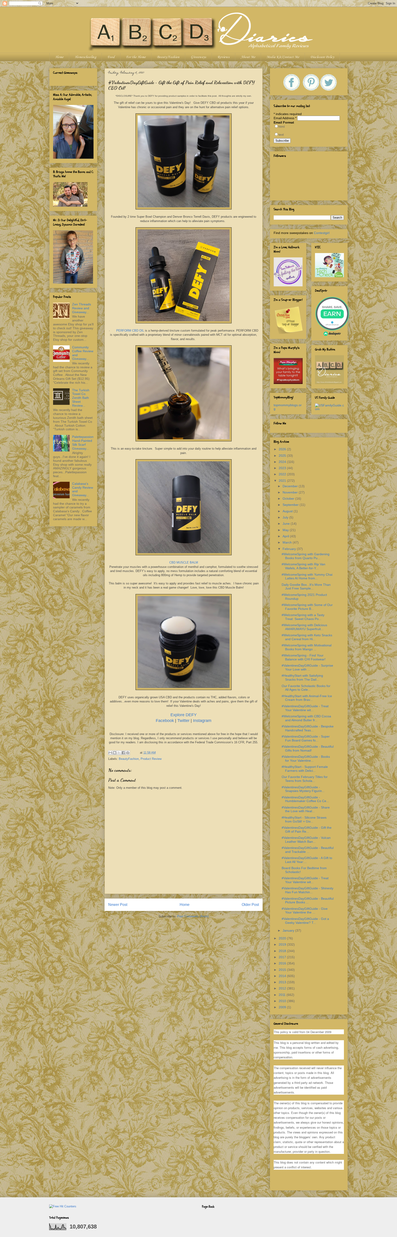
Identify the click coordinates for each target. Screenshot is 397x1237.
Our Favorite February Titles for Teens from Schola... (305, 779)
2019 (283, 944)
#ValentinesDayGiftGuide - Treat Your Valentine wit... (305, 708)
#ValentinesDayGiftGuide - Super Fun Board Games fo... (306, 738)
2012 (283, 988)
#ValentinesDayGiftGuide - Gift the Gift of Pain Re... (307, 829)
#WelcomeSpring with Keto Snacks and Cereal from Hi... (307, 637)
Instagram (202, 720)
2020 (283, 938)
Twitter (184, 720)
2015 (283, 970)
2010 (283, 1001)
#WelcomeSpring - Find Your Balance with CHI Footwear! (304, 657)
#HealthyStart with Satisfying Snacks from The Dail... (302, 677)
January (289, 930)
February (290, 549)
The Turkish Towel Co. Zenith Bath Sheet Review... (80, 397)
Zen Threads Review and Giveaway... (81, 308)
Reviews (223, 57)
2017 (283, 957)
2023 (283, 468)
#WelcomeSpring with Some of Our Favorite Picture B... (307, 607)
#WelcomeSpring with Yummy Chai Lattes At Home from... (307, 576)
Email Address (285, 118)
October (289, 498)
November (291, 492)
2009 (283, 1007)
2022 (283, 474)
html (281, 126)
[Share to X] (119, 752)
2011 (282, 995)
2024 (283, 462)
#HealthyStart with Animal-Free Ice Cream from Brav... (307, 698)
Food (111, 57)
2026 (283, 449)
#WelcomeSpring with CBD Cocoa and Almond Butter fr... (306, 718)
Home (59, 57)
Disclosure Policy (322, 57)
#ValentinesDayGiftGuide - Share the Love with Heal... (306, 809)
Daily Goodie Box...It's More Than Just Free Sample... (306, 586)
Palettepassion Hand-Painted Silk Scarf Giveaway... (83, 442)
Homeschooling (85, 57)
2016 (283, 963)
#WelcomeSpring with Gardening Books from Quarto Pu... (305, 556)
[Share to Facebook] (123, 752)
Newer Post (117, 905)
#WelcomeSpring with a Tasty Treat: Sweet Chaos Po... (303, 617)
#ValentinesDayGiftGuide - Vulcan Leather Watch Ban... (306, 839)
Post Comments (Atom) (193, 916)
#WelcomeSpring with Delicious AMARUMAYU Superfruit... (304, 627)
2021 (283, 480)
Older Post (250, 905)
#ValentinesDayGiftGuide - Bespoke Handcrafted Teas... (308, 728)
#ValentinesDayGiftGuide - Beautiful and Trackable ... (308, 850)
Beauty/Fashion (168, 57)
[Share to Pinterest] (127, 752)
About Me (248, 57)
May (286, 530)
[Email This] (110, 752)
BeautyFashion (129, 759)
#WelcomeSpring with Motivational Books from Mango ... (307, 647)
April (286, 536)
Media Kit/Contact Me (283, 57)
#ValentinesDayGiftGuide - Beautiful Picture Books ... (308, 900)
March (288, 542)
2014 (283, 976)
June (287, 523)
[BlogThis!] (114, 752)
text (281, 134)
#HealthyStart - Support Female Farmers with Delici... (305, 768)
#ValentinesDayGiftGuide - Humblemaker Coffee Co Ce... (305, 799)
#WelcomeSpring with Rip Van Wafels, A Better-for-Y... (303, 566)
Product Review (151, 759)
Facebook (165, 720)
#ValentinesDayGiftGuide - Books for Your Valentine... (306, 758)
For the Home (136, 57)
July (286, 517)
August (288, 511)
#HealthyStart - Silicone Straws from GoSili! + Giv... (304, 819)
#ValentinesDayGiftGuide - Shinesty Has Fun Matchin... (307, 890)
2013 (283, 982)
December (291, 486)
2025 (283, 455)
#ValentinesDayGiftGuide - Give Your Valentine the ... (305, 910)
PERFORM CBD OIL (130, 330)
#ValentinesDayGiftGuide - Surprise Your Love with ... (307, 667)
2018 (283, 951)
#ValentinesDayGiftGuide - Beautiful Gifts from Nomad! (308, 748)
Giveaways (198, 57)
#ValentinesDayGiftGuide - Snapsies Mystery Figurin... (303, 789)
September (291, 505)
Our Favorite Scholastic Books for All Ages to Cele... (306, 688)
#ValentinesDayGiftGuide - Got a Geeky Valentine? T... (305, 920)
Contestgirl (321, 233)
